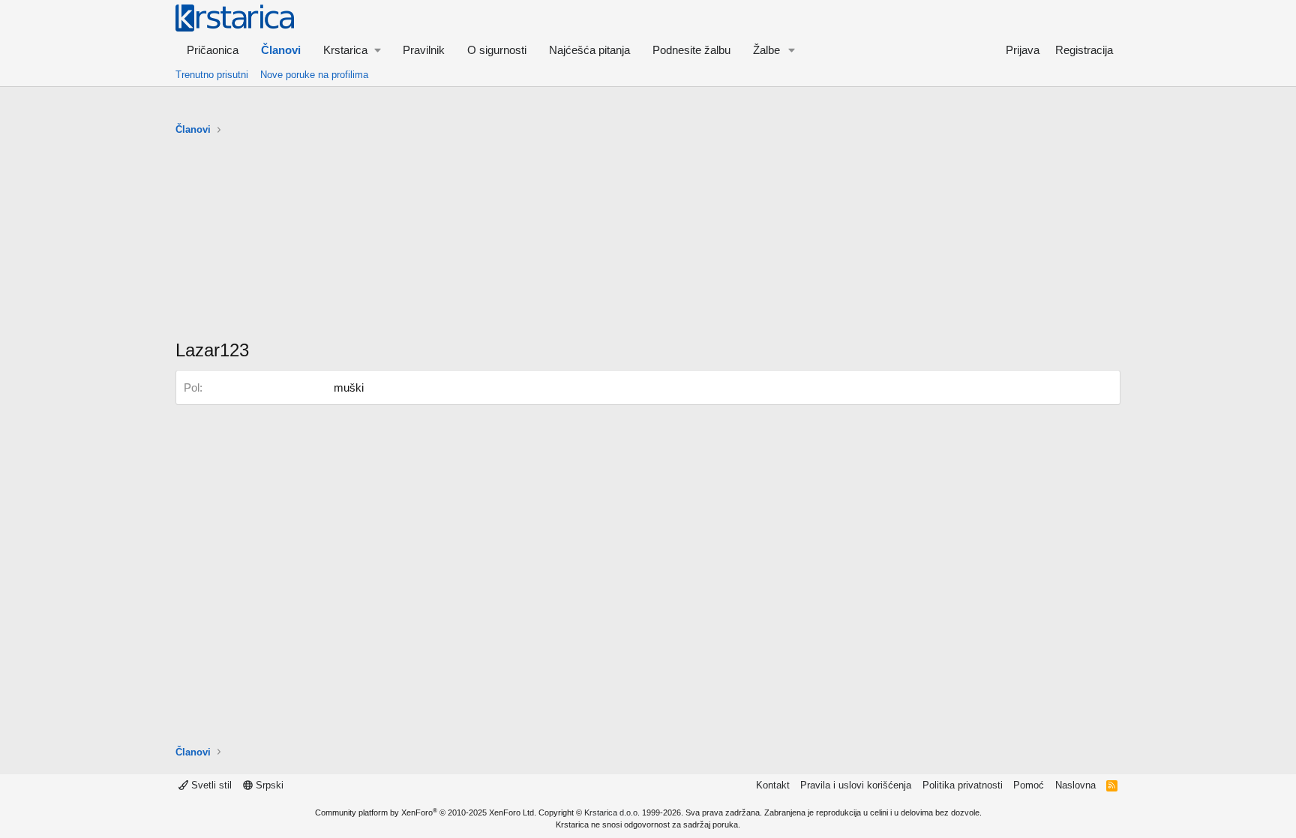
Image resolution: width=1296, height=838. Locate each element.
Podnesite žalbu (691, 50)
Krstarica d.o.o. (612, 812)
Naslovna (1075, 785)
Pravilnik (424, 50)
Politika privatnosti (962, 785)
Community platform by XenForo (425, 812)
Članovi (281, 50)
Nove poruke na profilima (314, 74)
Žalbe (766, 50)
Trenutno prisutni (212, 74)
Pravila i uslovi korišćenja (855, 785)
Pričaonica (212, 50)
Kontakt (773, 785)
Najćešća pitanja (589, 50)
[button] (352, 50)
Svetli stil (210, 785)
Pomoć (1028, 785)
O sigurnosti (496, 50)
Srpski (268, 785)
